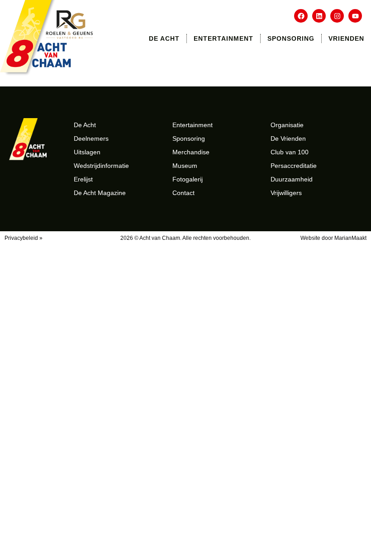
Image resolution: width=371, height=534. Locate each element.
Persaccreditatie (294, 165)
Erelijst (83, 179)
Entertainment (223, 38)
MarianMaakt (350, 238)
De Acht (164, 38)
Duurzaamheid (292, 179)
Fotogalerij (187, 179)
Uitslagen (87, 152)
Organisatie (287, 125)
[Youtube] (355, 16)
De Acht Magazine (100, 192)
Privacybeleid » (24, 238)
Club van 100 (290, 152)
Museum (184, 165)
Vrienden (346, 38)
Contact (183, 192)
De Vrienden (288, 138)
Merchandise (190, 152)
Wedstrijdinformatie (101, 165)
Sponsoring (290, 38)
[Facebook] (301, 16)
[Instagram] (337, 16)
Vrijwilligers (286, 192)
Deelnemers (91, 138)
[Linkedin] (319, 16)
